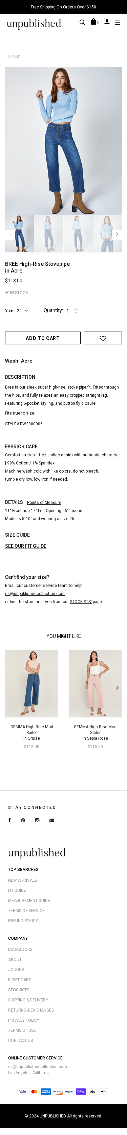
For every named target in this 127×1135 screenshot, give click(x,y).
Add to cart (43, 338)
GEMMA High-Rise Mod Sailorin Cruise (31, 733)
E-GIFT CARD (19, 979)
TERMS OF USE (22, 1030)
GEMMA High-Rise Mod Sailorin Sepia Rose (95, 733)
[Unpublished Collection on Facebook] (9, 820)
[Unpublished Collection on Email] (51, 820)
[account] (107, 21)
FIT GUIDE (17, 890)
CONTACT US (20, 1040)
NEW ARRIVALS (22, 880)
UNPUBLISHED (53, 1116)
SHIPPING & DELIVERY (28, 1000)
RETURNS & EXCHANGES (31, 1010)
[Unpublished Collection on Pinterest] (23, 820)
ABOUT (15, 959)
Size (9, 310)
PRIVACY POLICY (23, 1020)
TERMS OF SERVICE (26, 910)
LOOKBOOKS (20, 949)
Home (14, 57)
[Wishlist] (103, 338)
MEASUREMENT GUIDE (29, 900)
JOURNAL (17, 969)
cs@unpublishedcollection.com (37, 1067)
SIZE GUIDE (17, 535)
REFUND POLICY (23, 920)
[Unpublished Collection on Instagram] (37, 820)
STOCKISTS (18, 990)
